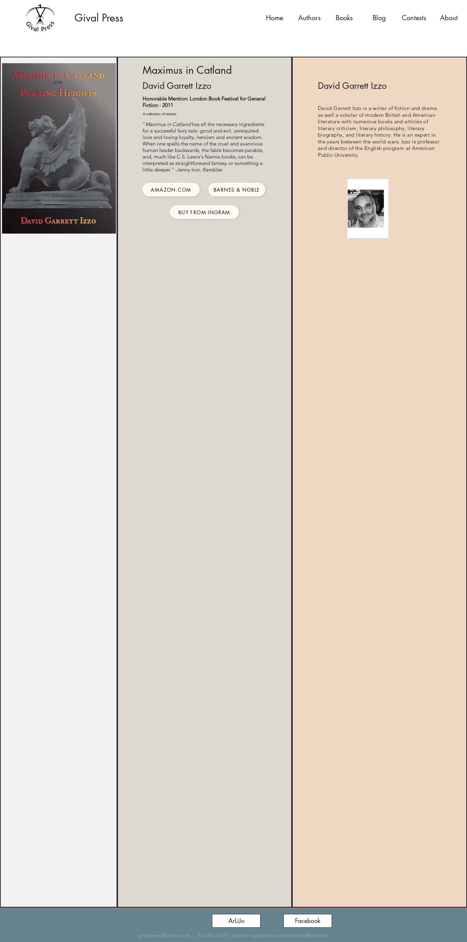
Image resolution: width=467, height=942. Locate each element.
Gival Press (99, 18)
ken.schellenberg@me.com (299, 935)
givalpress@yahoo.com (164, 935)
